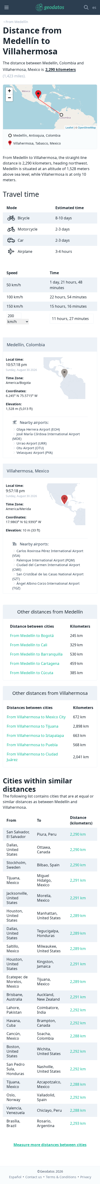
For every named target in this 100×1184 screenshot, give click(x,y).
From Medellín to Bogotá (32, 635)
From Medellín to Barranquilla (36, 654)
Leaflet (69, 127)
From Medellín (17, 22)
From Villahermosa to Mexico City (36, 716)
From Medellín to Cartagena (34, 663)
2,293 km (78, 1123)
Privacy (85, 1177)
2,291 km (78, 880)
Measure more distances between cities (50, 1144)
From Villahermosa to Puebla (32, 744)
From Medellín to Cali (28, 644)
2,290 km (78, 834)
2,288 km (78, 1036)
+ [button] (9, 91)
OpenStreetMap (87, 127)
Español (15, 1177)
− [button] (9, 98)
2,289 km (78, 915)
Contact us (33, 1177)
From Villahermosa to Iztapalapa (35, 735)
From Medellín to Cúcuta (31, 672)
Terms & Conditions (61, 1177)
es (94, 7)
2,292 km (78, 1010)
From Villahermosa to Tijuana (32, 726)
